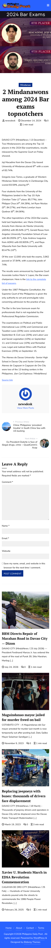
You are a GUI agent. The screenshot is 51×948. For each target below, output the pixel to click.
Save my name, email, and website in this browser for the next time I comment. (24, 565)
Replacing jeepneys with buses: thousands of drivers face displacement (23, 796)
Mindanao (25, 84)
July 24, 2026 (11, 666)
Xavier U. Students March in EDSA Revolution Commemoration (24, 877)
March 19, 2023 (12, 824)
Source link (7, 380)
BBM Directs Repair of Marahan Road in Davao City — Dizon (24, 638)
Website (6, 550)
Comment (7, 482)
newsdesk (10, 120)
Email (5, 538)
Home (9, 927)
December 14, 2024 (31, 120)
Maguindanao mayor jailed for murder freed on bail (23, 717)
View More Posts (25, 407)
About (19, 927)
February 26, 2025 (14, 909)
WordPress (39, 937)
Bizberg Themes (32, 942)
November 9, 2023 (14, 743)
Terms (41, 927)
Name (5, 525)
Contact (30, 927)
